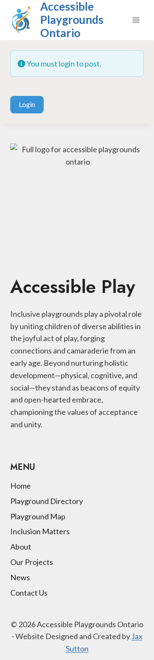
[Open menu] (136, 19)
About (20, 546)
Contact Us (28, 592)
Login (27, 104)
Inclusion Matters (40, 531)
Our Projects (31, 562)
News (20, 577)
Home (20, 485)
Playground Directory (46, 501)
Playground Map (37, 516)
